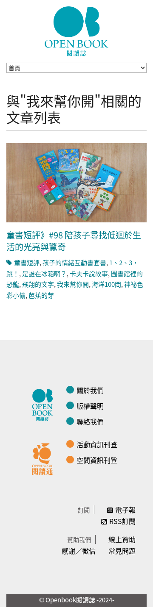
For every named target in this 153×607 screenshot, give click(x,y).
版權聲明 (90, 406)
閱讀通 (44, 458)
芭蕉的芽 (41, 295)
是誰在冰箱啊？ (44, 273)
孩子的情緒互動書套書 (74, 262)
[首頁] (76, 31)
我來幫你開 (73, 284)
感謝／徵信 (79, 551)
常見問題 (122, 551)
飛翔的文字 (38, 284)
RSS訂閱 (122, 521)
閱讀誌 (44, 403)
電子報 (125, 509)
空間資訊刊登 (96, 460)
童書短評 (27, 262)
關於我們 (90, 390)
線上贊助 (122, 539)
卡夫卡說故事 (89, 273)
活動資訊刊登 (96, 444)
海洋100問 (106, 284)
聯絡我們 (90, 421)
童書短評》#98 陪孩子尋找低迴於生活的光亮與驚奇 (73, 241)
